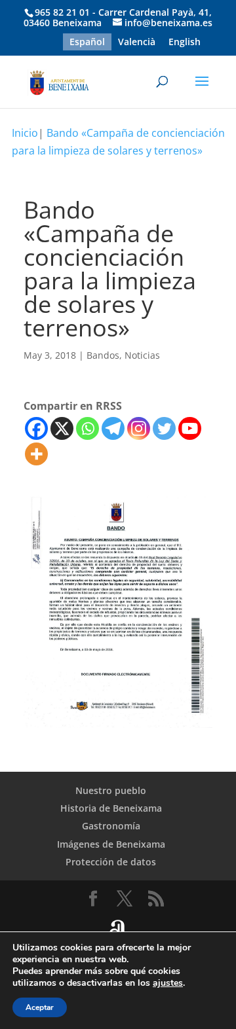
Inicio (25, 133)
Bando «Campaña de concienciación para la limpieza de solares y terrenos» (118, 142)
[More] (36, 453)
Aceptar (40, 1007)
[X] (61, 428)
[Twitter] (164, 428)
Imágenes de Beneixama (111, 844)
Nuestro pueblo (110, 790)
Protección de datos (111, 862)
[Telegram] (113, 428)
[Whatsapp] (87, 428)
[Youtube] (189, 428)
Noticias (142, 355)
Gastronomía (111, 826)
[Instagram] (138, 428)
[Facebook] (36, 428)
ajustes (168, 983)
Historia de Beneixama (111, 808)
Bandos (103, 355)
